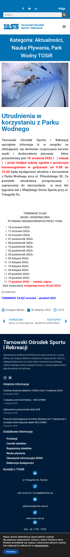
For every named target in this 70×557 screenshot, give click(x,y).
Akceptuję (10, 551)
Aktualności (48, 40)
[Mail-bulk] (10, 377)
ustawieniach (41, 545)
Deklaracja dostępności (20, 463)
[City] (29, 8)
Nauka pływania (16, 453)
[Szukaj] (64, 14)
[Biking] (36, 8)
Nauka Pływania (30, 48)
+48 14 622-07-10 (26, 493)
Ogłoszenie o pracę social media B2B (21, 409)
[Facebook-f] (23, 8)
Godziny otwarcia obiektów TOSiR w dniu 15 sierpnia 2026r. (33, 390)
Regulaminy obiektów (19, 448)
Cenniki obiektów (16, 443)
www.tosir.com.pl (35, 518)
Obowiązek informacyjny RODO (25, 458)
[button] (64, 26)
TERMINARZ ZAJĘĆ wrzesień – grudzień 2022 (29, 298)
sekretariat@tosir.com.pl (35, 506)
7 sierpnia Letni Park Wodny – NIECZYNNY (24, 400)
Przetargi (12, 438)
